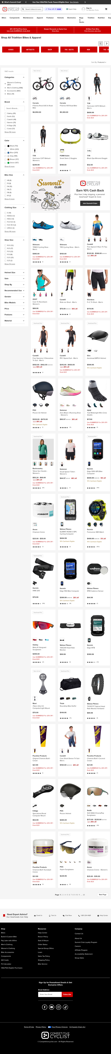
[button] (53, 9)
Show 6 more (10, 166)
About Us (78, 938)
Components (6, 956)
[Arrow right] (106, 43)
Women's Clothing (8, 948)
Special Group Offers (46, 948)
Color (7, 140)
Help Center (42, 933)
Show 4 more (10, 199)
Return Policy (43, 937)
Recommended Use (13, 290)
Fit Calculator (6, 964)
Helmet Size (10, 272)
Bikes (3, 933)
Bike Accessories (7, 952)
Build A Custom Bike (9, 937)
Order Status (42, 944)
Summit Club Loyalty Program (86, 942)
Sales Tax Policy (44, 956)
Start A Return (43, 941)
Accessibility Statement (84, 954)
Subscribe (67, 994)
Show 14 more (10, 264)
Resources (42, 929)
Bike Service (42, 964)
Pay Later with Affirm (9, 941)
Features (8, 314)
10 (77, 895)
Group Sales (79, 958)
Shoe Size (9, 240)
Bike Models (10, 302)
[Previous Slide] (25, 2)
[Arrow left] (100, 43)
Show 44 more (10, 231)
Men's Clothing (6, 944)
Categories (9, 77)
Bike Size (9, 175)
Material (8, 320)
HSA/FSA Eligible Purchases (11, 968)
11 (79, 895)
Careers (78, 946)
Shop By (8, 284)
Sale (6, 278)
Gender (8, 296)
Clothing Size (10, 207)
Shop (3, 929)
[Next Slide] (85, 2)
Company (78, 929)
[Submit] (23, 9)
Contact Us (79, 933)
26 (84, 895)
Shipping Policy (44, 960)
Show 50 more (10, 132)
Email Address (43, 990)
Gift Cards (5, 960)
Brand (7, 101)
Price (7, 308)
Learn (40, 952)
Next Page (102, 894)
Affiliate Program (81, 950)
